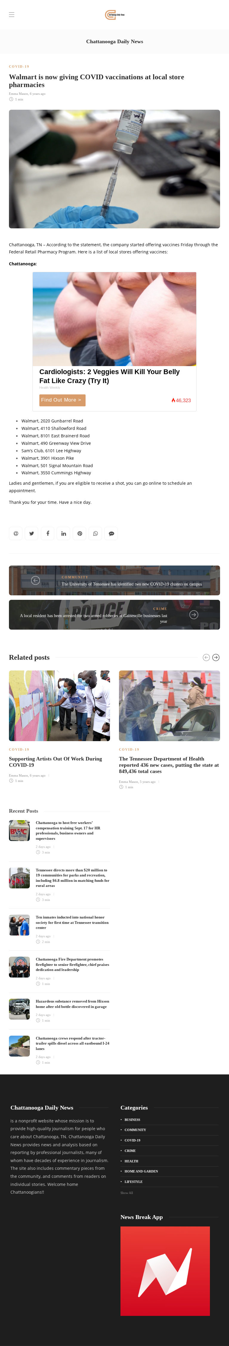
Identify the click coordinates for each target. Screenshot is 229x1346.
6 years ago (38, 93)
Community (75, 577)
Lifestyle (134, 1182)
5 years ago (148, 781)
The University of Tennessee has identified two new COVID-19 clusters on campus (132, 584)
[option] (59, 726)
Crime (160, 609)
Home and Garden (141, 1171)
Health (131, 1161)
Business (132, 1120)
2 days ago (43, 846)
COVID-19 (19, 66)
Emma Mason (18, 93)
